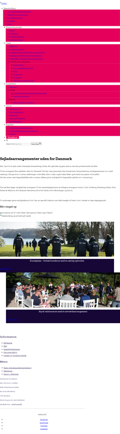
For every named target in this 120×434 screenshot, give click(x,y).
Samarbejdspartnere (12, 349)
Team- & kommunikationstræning (18, 368)
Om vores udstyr (10, 352)
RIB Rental (8, 343)
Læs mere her (5, 269)
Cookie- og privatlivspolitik (15, 355)
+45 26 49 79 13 (5, 404)
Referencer (8, 371)
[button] (7, 140)
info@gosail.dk (16, 404)
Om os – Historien (11, 374)
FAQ (5, 346)
